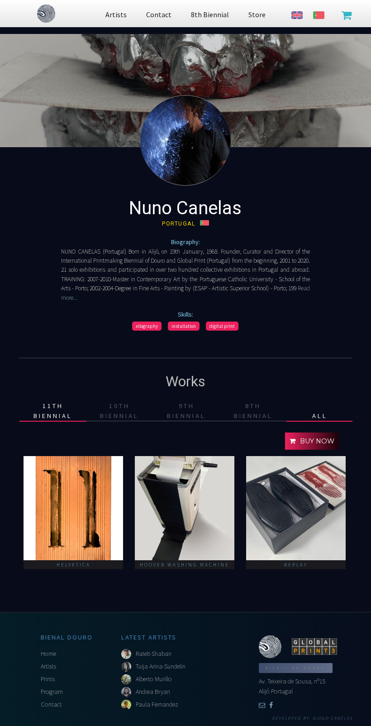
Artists (48, 666)
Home (48, 653)
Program (52, 692)
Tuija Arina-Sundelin (161, 666)
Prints (48, 679)
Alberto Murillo (154, 679)
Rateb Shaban (153, 653)
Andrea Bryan (153, 692)
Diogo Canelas (333, 718)
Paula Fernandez (157, 704)
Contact (51, 704)
